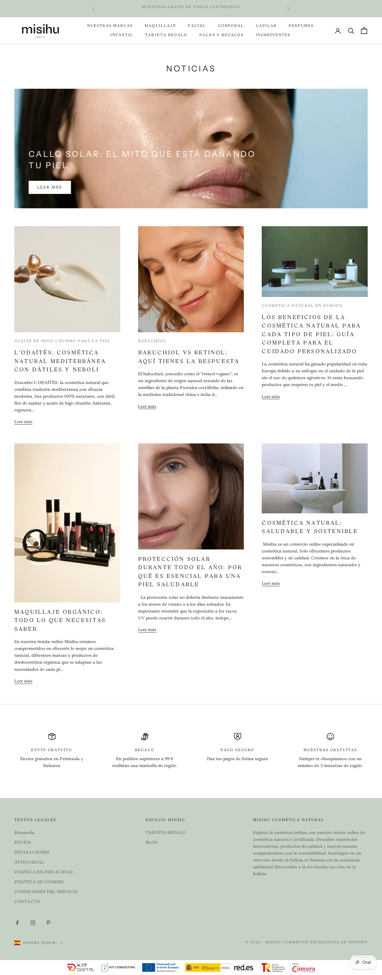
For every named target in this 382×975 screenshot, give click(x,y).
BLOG (152, 843)
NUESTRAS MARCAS (110, 26)
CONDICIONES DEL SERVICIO (46, 892)
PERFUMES (301, 26)
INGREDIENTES (273, 35)
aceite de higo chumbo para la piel (62, 341)
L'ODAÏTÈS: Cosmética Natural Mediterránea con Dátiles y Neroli (60, 361)
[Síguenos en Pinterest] (48, 923)
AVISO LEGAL (29, 862)
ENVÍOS (22, 843)
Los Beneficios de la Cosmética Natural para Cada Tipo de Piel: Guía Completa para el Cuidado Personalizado (311, 334)
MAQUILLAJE (160, 26)
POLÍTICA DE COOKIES (39, 882)
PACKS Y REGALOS (221, 35)
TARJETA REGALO (166, 35)
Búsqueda (24, 833)
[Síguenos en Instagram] (33, 923)
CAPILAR (266, 26)
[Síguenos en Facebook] (17, 923)
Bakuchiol (152, 341)
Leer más (49, 187)
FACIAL (197, 26)
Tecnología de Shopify (339, 942)
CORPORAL (231, 26)
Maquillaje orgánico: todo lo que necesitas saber (60, 621)
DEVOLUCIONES (32, 852)
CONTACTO (27, 902)
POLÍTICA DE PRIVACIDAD (43, 872)
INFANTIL (121, 35)
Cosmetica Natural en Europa (302, 306)
